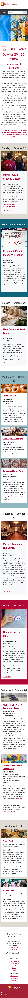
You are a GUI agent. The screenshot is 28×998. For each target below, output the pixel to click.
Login (14, 970)
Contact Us (14, 949)
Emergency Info (14, 961)
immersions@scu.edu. (9, 811)
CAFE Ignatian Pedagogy (13, 438)
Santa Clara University (14, 935)
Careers (14, 968)
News (14, 980)
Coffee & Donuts (9, 395)
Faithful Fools (18, 798)
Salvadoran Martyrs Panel (13, 471)
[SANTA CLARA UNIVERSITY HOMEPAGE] (14, 987)
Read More (7, 210)
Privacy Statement (14, 963)
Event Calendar (14, 978)
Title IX (14, 966)
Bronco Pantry (8, 841)
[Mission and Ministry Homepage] (11, 6)
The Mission (14, 976)
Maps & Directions (14, 947)
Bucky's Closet (9, 890)
